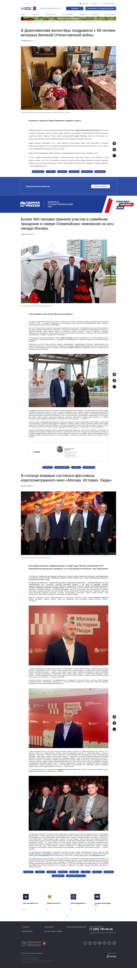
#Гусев (85, 872)
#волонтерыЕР (87, 171)
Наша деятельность (51, 14)
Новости (41, 22)
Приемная (82, 14)
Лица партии (35, 14)
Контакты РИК (27, 931)
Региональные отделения (76, 927)
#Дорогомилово (38, 171)
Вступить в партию (110, 14)
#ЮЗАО (76, 467)
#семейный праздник (62, 467)
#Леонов (40, 872)
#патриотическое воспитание (76, 875)
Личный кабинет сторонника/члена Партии (100, 8)
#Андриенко (28, 872)
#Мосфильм (108, 872)
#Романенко (47, 467)
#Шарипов (63, 872)
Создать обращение (100, 186)
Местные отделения (68, 14)
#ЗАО (50, 171)
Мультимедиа (95, 14)
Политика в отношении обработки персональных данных (37, 960)
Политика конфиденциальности (30, 959)
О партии (23, 14)
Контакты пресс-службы (53, 931)
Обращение (74, 8)
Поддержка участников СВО (68, 18)
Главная (23, 22)
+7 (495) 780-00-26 (101, 929)
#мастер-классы (88, 467)
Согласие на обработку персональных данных (34, 962)
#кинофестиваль (58, 875)
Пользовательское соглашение (30, 957)
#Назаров (97, 872)
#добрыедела (100, 171)
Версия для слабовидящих (108, 3)
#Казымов (51, 872)
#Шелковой (74, 872)
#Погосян (62, 171)
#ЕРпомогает (74, 171)
